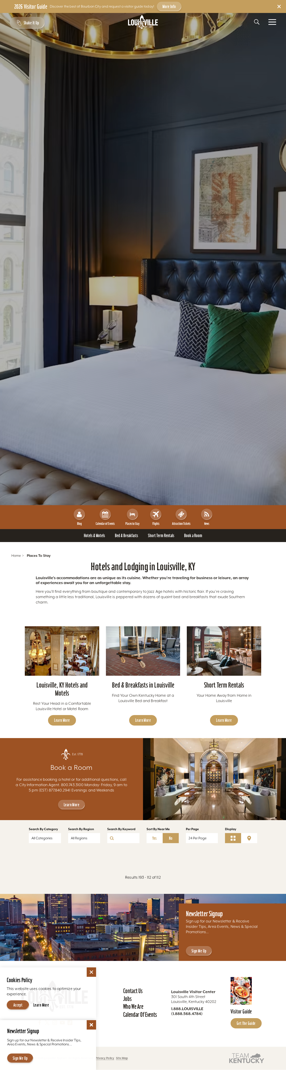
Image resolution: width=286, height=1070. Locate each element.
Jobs (127, 998)
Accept (18, 1004)
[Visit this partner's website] (247, 1058)
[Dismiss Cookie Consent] (91, 972)
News (206, 524)
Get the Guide (246, 1023)
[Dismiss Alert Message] (279, 6)
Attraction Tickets (181, 524)
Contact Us (133, 990)
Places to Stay (132, 524)
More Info (169, 6)
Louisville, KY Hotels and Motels (62, 689)
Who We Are (133, 1006)
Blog (79, 524)
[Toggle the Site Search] (256, 22)
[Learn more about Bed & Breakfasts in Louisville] (143, 651)
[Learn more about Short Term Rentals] (224, 651)
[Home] (143, 22)
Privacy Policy (104, 1058)
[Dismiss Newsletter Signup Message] (91, 1025)
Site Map (122, 1058)
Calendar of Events (105, 524)
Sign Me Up (198, 950)
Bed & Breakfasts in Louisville (143, 685)
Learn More (62, 720)
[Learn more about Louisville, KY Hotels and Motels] (62, 651)
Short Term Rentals (224, 685)
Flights (155, 524)
